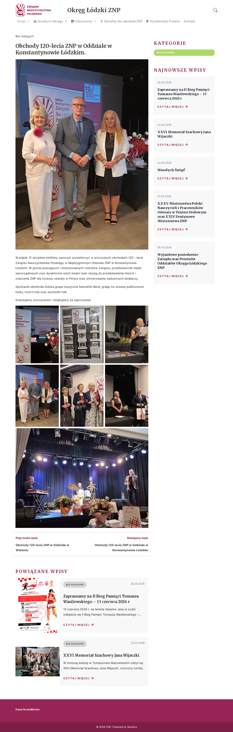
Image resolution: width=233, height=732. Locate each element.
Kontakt (189, 21)
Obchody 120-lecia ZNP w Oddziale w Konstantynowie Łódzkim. (63, 49)
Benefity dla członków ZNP (123, 21)
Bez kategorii (24, 36)
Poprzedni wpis (27, 538)
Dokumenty (83, 21)
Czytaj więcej (78, 624)
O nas (21, 21)
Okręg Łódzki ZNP (94, 10)
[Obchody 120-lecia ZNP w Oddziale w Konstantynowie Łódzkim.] (81, 252)
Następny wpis (137, 538)
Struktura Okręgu (50, 21)
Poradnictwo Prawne (165, 21)
